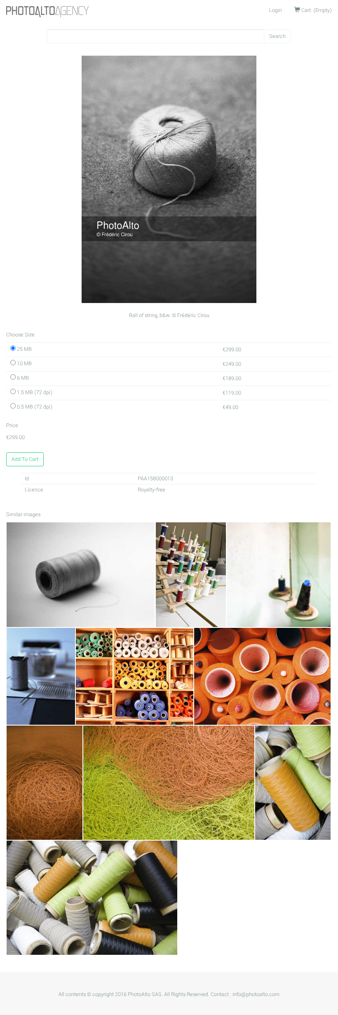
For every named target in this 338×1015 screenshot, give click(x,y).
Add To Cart (25, 459)
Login (275, 10)
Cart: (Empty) (316, 10)
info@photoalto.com (255, 994)
